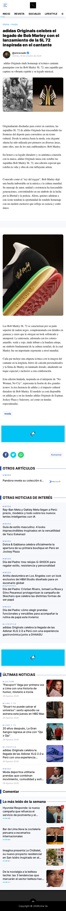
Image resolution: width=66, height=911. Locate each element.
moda (7, 413)
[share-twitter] (13, 455)
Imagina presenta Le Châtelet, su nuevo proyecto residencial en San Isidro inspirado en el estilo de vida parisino (22, 854)
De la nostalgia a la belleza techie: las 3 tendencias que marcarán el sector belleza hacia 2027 (23, 875)
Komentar (56, 454)
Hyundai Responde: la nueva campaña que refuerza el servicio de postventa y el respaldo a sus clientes (21, 811)
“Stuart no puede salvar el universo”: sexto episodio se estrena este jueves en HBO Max (23, 710)
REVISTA (19, 13)
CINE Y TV (10, 703)
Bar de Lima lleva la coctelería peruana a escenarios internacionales (21, 832)
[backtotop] (33, 902)
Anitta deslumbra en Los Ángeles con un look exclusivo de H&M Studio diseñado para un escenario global (32, 579)
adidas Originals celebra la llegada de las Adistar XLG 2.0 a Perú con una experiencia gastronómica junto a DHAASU (31, 631)
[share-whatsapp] (21, 455)
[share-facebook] (6, 455)
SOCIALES (35, 13)
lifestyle (10, 747)
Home (6, 24)
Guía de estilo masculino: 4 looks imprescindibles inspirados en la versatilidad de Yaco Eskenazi (31, 530)
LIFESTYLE (51, 13)
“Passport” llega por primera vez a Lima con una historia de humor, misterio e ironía (23, 688)
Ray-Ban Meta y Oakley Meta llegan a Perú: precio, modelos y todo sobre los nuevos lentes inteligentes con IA (30, 513)
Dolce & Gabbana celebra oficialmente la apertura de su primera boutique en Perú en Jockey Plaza (31, 548)
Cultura (10, 681)
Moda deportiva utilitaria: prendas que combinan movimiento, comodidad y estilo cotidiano (23, 775)
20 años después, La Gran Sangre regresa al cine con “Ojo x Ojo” (23, 732)
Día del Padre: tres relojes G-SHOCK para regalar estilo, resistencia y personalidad (29, 563)
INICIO (6, 13)
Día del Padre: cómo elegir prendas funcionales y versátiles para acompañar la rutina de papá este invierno (30, 613)
